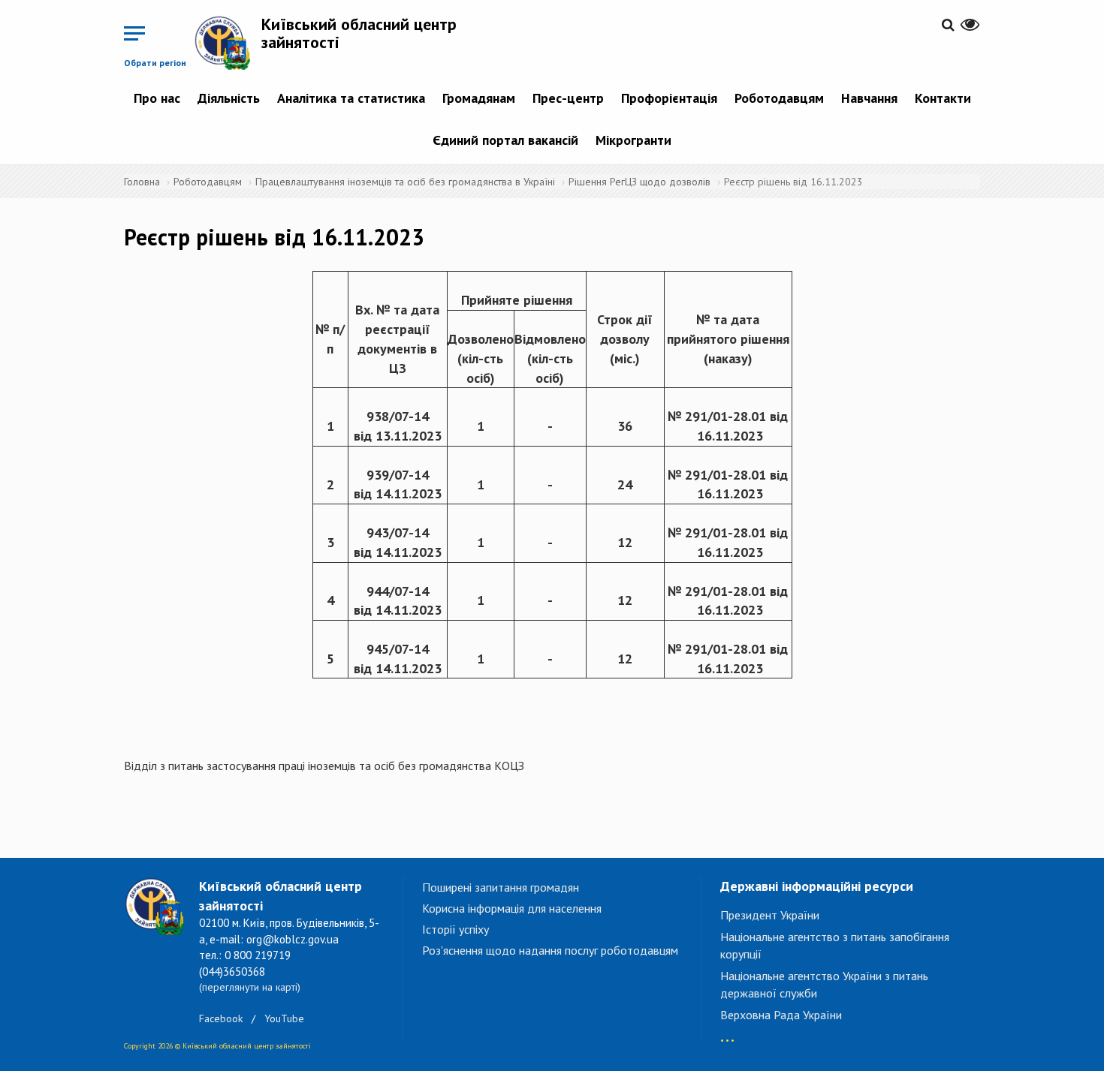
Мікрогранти (633, 140)
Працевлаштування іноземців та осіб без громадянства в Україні (405, 181)
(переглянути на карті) (249, 987)
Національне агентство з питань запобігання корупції (834, 945)
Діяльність (229, 98)
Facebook (221, 1018)
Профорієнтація (669, 98)
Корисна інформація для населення (512, 908)
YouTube (284, 1018)
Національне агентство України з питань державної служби (824, 984)
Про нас (157, 98)
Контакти (943, 98)
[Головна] (227, 42)
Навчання (869, 98)
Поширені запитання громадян (500, 887)
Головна (142, 181)
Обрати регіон (155, 62)
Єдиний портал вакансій (505, 140)
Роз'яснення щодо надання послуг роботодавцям (550, 950)
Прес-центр (568, 98)
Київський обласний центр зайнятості (359, 33)
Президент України (769, 914)
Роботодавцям (779, 98)
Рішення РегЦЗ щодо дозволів (639, 181)
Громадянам (478, 98)
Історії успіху (455, 929)
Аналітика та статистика (351, 98)
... (727, 1033)
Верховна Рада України (781, 1014)
